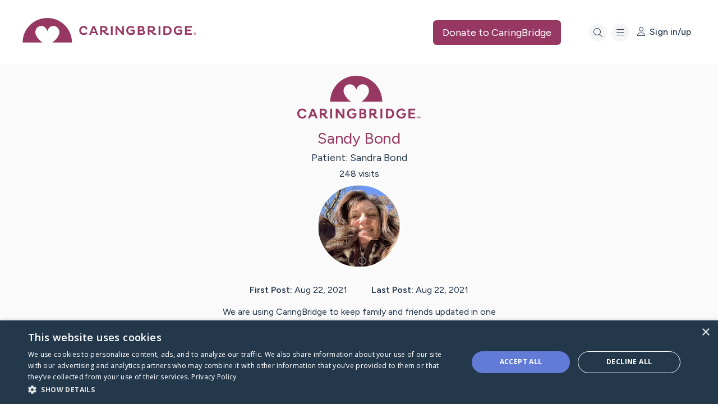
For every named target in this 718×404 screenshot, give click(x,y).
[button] (241, 389)
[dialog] (359, 362)
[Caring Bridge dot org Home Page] (109, 39)
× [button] (705, 332)
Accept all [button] (521, 361)
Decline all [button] (629, 361)
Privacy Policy (213, 377)
